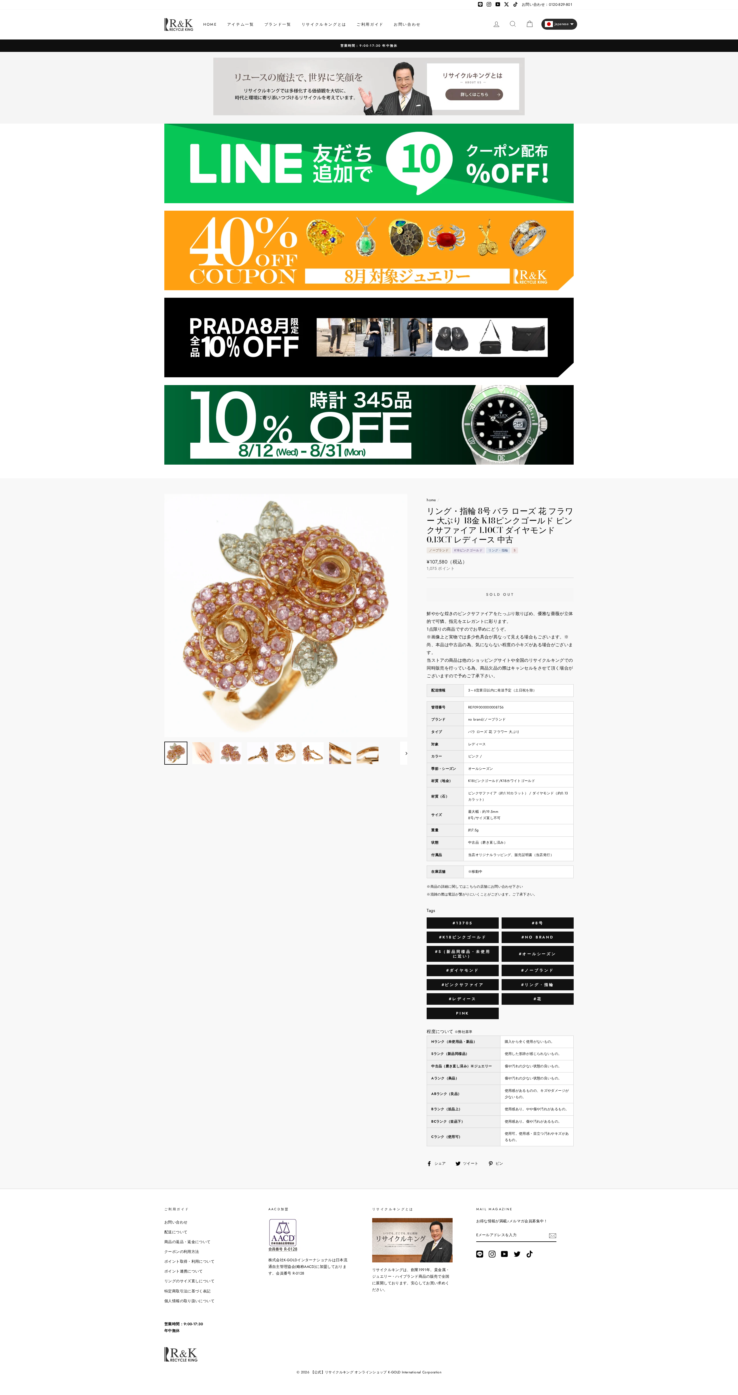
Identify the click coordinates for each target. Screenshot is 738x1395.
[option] (369, 45)
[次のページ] (403, 753)
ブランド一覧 (277, 24)
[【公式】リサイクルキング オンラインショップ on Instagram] (492, 1254)
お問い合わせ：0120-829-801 (547, 4)
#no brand (538, 937)
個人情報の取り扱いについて (189, 1301)
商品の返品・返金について (187, 1242)
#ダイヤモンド (462, 970)
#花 (538, 999)
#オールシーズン (537, 954)
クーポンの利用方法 (181, 1251)
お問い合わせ (407, 24)
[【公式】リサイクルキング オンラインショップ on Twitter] (517, 1254)
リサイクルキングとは (324, 24)
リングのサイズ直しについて (189, 1281)
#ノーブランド (537, 970)
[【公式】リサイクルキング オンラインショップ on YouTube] (504, 1254)
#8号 (538, 923)
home (431, 500)
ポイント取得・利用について (189, 1261)
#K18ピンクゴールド (463, 937)
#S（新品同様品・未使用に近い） (463, 954)
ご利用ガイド (370, 24)
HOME (210, 24)
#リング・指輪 (537, 984)
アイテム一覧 (240, 24)
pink (463, 1013)
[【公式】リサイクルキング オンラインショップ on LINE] (479, 1254)
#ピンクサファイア (463, 984)
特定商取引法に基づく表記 (187, 1291)
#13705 (462, 923)
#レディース (463, 999)
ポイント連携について (183, 1271)
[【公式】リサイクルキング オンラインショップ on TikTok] (529, 1254)
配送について (175, 1232)
